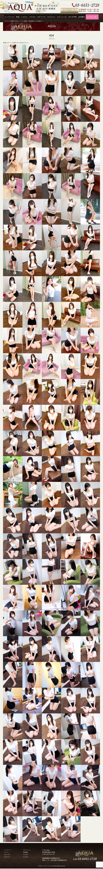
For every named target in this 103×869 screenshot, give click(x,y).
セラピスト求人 (92, 17)
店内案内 (81, 17)
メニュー (6, 852)
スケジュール (62, 17)
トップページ (9, 17)
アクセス (32, 17)
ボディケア (41, 17)
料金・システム (21, 17)
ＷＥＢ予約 (72, 17)
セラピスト (51, 17)
